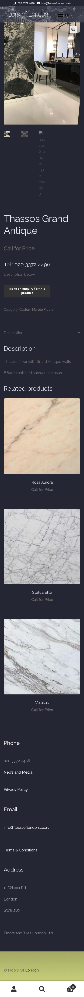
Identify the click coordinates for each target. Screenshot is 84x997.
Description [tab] (13, 333)
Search (42, 989)
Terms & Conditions (20, 850)
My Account (14, 989)
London (32, 970)
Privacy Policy (16, 789)
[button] (73, 29)
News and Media (18, 772)
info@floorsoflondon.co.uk (56, 3)
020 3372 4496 (26, 3)
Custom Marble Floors (36, 309)
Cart (65, 985)
